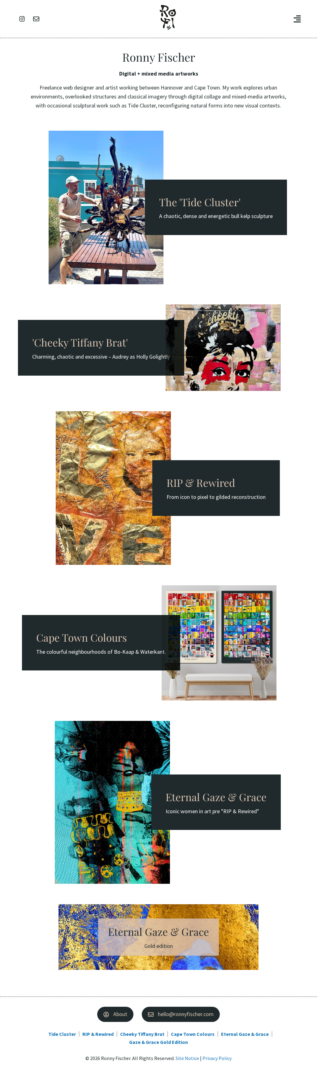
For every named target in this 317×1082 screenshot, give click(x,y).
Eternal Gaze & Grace (245, 1034)
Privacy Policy (217, 1058)
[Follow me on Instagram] (22, 19)
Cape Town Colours (193, 1034)
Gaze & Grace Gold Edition (158, 1042)
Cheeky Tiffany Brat (142, 1034)
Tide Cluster (62, 1034)
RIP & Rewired (98, 1034)
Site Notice (187, 1058)
